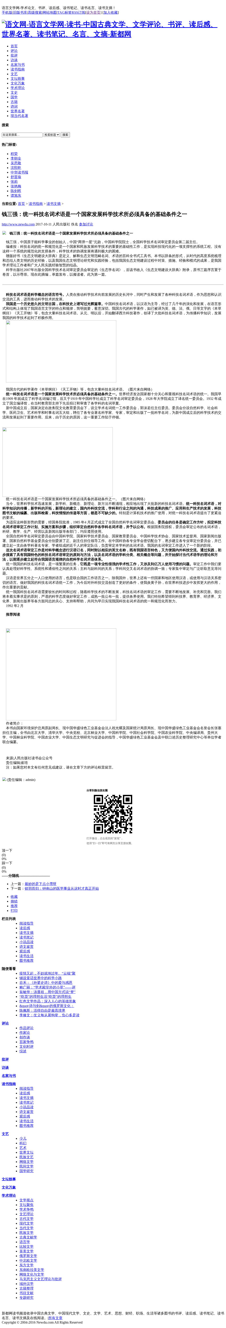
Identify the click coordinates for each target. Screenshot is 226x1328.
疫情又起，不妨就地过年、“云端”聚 (47, 973)
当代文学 (26, 1228)
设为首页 (93, 12)
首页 (21, 204)
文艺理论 (26, 1214)
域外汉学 (26, 1284)
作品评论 (26, 1028)
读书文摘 (54, 204)
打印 (14, 910)
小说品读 (26, 942)
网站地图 (50, 12)
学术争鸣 (26, 1209)
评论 (5, 1023)
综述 (22, 1051)
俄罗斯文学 (28, 1256)
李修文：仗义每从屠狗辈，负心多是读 (49, 1015)
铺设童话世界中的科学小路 (40, 978)
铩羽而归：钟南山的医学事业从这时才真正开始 (62, 888)
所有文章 (55, 1318)
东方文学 (26, 1265)
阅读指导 (26, 923)
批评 (5, 1059)
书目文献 (26, 1293)
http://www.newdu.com (18, 224)
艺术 (22, 1148)
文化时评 (26, 1046)
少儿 (22, 1138)
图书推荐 (26, 960)
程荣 (14, 154)
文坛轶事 (9, 1179)
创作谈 (24, 1037)
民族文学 (26, 1233)
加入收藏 (111, 12)
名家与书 (9, 1076)
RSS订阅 (78, 12)
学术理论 (9, 1195)
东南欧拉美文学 (31, 1270)
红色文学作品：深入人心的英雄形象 (47, 1001)
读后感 (24, 928)
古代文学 (26, 1219)
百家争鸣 (26, 1042)
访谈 (5, 1067)
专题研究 (26, 1297)
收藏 (14, 897)
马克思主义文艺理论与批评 (40, 1279)
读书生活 (26, 956)
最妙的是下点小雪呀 (40, 884)
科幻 (22, 1143)
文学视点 (26, 1200)
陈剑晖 (16, 191)
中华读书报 (19, 172)
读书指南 (36, 204)
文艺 (5, 1134)
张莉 (14, 181)
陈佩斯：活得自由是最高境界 (42, 1010)
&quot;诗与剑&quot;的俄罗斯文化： (46, 1006)
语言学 (24, 1242)
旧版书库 (20, 12)
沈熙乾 (16, 168)
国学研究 (26, 1171)
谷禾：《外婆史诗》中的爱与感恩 (45, 983)
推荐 (14, 906)
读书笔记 (26, 937)
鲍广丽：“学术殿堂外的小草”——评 (47, 987)
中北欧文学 (28, 1260)
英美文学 (26, 1251)
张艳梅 (16, 186)
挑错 (14, 901)
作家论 (24, 1032)
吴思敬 (16, 163)
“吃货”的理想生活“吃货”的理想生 (45, 996)
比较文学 (26, 1246)
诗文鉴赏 (26, 946)
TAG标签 (64, 12)
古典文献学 (28, 1237)
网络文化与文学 (31, 1274)
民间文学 (26, 1166)
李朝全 (16, 158)
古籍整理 (26, 1288)
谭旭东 (16, 195)
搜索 (65, 134)
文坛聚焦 (26, 1205)
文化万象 (9, 1187)
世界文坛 (26, 1152)
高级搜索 (35, 12)
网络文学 (26, 1162)
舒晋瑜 (16, 177)
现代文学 (26, 1223)
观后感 (24, 951)
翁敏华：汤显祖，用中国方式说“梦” (47, 992)
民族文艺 (26, 1157)
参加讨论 (86, 224)
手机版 (7, 12)
